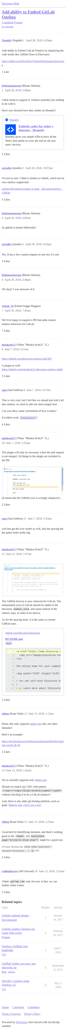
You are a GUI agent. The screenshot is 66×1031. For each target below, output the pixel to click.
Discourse (21, 1022)
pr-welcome (8, 26)
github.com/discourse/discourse (22, 632)
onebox (11, 972)
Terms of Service (11, 1013)
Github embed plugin (15, 915)
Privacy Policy (32, 1013)
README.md (14, 639)
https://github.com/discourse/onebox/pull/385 (27, 358)
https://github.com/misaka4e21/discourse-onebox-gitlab (32, 369)
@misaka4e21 (28, 417)
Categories (18, 1007)
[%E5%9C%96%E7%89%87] (33, 480)
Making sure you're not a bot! (24, 805)
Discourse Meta (10, 3)
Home (5, 1007)
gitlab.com (35, 723)
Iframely (14, 119)
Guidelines (34, 1007)
